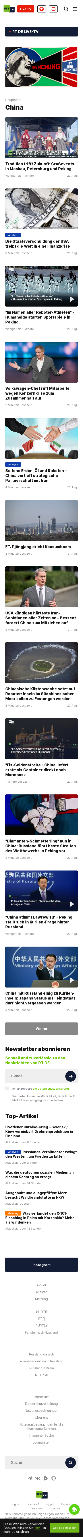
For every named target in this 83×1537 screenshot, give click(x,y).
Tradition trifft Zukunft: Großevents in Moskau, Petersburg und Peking (39, 166)
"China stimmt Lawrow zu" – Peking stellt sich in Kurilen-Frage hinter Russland (38, 922)
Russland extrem (41, 1368)
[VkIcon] (37, 1478)
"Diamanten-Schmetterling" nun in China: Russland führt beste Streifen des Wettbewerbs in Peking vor (40, 846)
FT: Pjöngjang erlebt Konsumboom (38, 547)
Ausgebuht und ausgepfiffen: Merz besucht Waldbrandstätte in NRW (36, 1195)
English (16, 1504)
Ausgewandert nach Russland (41, 1361)
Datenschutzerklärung (41, 1404)
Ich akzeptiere (40, 1088)
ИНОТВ (41, 1312)
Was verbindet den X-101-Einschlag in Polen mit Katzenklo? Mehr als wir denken (39, 1217)
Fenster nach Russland (41, 1332)
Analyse (41, 1292)
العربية (50, 1504)
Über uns (41, 1417)
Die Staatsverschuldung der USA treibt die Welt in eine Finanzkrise (37, 243)
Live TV (25, 9)
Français (36, 1508)
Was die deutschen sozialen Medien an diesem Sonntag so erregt (39, 1174)
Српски (54, 1508)
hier (37, 1528)
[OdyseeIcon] (53, 1478)
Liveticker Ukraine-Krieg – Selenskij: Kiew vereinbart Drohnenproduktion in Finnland (39, 1131)
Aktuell (41, 1285)
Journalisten (41, 1442)
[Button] (70, 1076)
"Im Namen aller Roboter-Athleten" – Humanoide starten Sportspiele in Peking (39, 317)
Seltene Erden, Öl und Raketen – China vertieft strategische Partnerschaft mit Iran (36, 476)
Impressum (41, 1397)
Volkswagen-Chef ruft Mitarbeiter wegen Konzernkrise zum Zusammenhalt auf (38, 393)
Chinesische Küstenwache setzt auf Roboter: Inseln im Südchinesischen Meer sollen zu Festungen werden (40, 694)
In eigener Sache (41, 1435)
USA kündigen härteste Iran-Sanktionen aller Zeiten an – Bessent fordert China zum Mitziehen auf (40, 618)
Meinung (41, 1299)
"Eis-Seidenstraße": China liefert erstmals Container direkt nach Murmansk (36, 770)
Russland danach (41, 1354)
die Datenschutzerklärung (51, 1088)
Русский (33, 1504)
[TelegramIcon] (29, 1478)
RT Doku (41, 1375)
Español (66, 1504)
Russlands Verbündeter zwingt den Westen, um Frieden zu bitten (41, 1154)
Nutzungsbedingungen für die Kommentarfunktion (41, 1426)
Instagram (41, 1264)
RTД (41, 1319)
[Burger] (75, 9)
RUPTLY (42, 1325)
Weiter (42, 1028)
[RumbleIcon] (45, 1478)
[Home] (9, 8)
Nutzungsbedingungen (41, 1410)
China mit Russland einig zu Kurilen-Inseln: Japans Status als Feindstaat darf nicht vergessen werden (40, 998)
